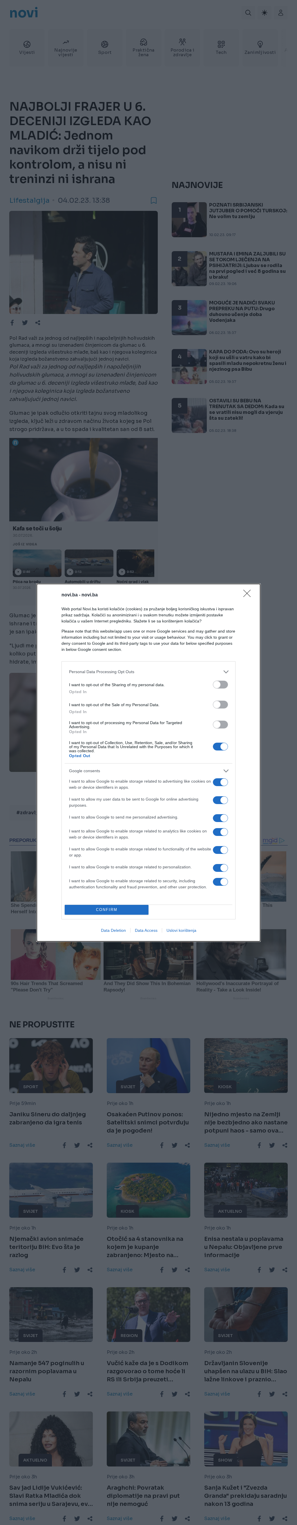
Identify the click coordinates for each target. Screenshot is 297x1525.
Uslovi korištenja (181, 930)
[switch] (220, 684)
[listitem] (148, 672)
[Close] (248, 595)
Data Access (146, 930)
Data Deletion (113, 930)
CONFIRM (106, 909)
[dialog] (148, 762)
